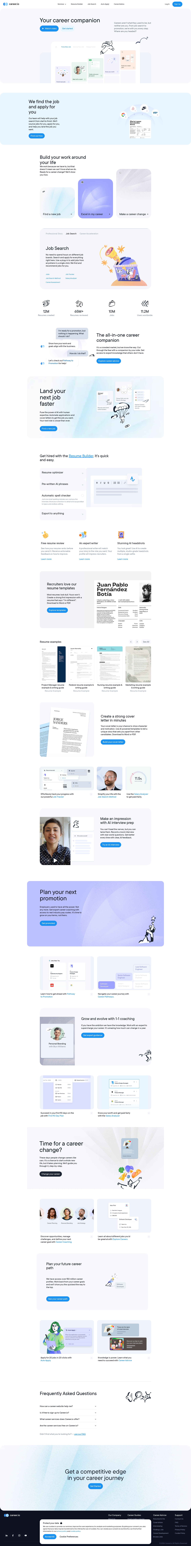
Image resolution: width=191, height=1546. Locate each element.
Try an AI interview (110, 844)
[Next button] (137, 641)
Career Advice (119, 4)
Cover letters (158, 1522)
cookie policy (75, 1531)
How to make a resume (136, 1519)
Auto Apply (105, 4)
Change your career (50, 1174)
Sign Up (177, 4)
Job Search (92, 4)
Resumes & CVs (159, 1519)
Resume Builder (77, 4)
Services (61, 4)
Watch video (51, 28)
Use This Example (52, 669)
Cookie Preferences (69, 1536)
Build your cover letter (113, 742)
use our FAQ (80, 1434)
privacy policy (62, 1531)
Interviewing (157, 1526)
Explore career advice (108, 361)
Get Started (95, 1486)
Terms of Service (181, 1526)
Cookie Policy (180, 1533)
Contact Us (179, 1519)
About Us (111, 1519)
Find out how (37, 135)
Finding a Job (158, 1530)
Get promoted (48, 923)
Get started (67, 28)
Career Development (161, 1533)
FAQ (176, 1522)
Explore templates (57, 610)
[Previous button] (131, 641)
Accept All (49, 1536)
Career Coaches (66, 360)
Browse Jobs (158, 1537)
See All (146, 641)
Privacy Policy (180, 1530)
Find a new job (48, 428)
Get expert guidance (92, 1035)
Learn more (46, 559)
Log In (167, 4)
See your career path (58, 1299)
